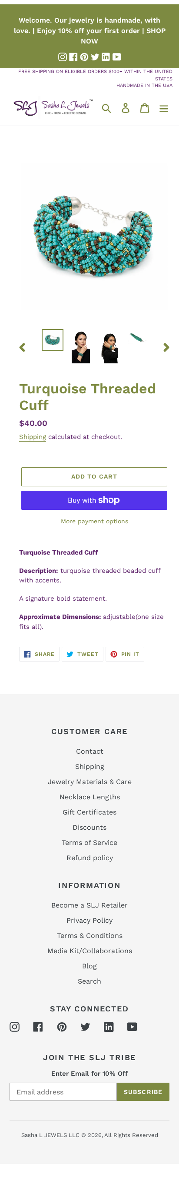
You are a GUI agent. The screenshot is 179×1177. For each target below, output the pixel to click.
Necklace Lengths (90, 797)
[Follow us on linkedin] (106, 57)
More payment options (94, 521)
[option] (53, 340)
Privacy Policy (89, 920)
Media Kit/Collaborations (89, 951)
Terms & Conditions (90, 935)
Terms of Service (89, 842)
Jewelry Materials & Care (90, 782)
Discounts (89, 827)
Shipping (32, 437)
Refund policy (89, 858)
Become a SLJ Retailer (89, 905)
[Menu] (163, 107)
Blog (89, 966)
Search (89, 981)
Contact (89, 751)
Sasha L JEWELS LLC (50, 1135)
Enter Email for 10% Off (89, 1073)
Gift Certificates (89, 812)
